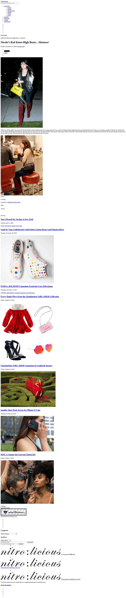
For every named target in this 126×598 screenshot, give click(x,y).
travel (9, 15)
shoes (18, 202)
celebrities (10, 202)
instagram (6, 18)
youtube (6, 17)
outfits (9, 14)
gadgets (10, 12)
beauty (9, 7)
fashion (9, 9)
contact (6, 20)
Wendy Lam (21, 46)
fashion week (11, 11)
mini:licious (7, 21)
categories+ (7, 6)
